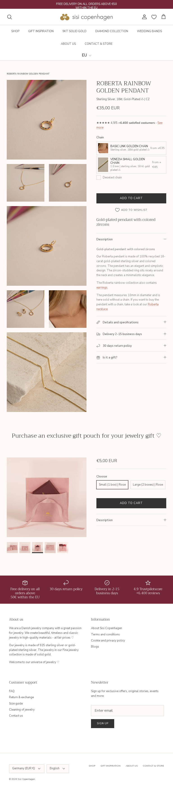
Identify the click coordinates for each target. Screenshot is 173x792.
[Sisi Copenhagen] (86, 16)
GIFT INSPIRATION (41, 31)
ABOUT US (68, 44)
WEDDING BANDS (149, 31)
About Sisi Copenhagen (106, 628)
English (54, 768)
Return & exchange (21, 697)
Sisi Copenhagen (26, 779)
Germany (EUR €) (23, 768)
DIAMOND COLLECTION (111, 31)
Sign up (102, 723)
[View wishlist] (154, 17)
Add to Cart (131, 198)
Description (104, 239)
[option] (46, 497)
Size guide (16, 704)
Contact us (16, 716)
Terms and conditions (105, 634)
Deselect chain (112, 178)
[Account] (143, 17)
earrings (101, 288)
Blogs (95, 647)
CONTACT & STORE (98, 44)
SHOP (15, 31)
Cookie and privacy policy (108, 641)
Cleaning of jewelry (22, 710)
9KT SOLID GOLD (74, 31)
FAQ (12, 691)
